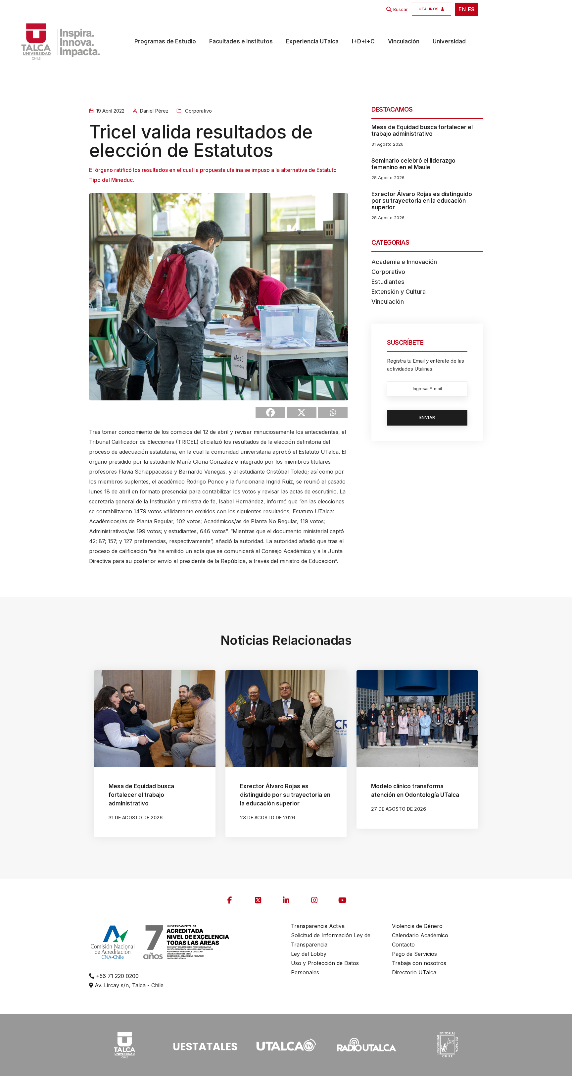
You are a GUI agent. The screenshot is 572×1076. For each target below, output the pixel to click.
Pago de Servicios (414, 953)
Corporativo (198, 111)
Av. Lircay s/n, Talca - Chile (128, 985)
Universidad (449, 41)
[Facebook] (270, 412)
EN (462, 9)
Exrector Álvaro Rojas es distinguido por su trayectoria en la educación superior (421, 201)
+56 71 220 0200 (116, 976)
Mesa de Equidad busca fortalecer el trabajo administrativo (422, 130)
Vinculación (403, 41)
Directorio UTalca (414, 972)
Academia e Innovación (404, 261)
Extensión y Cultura (398, 291)
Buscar (400, 9)
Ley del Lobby (308, 953)
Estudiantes (388, 281)
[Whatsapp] (333, 412)
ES (471, 9)
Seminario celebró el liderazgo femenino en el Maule (413, 164)
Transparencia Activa (318, 926)
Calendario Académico (420, 935)
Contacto (403, 944)
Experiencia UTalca (312, 41)
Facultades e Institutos (241, 41)
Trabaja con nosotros (419, 963)
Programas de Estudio (165, 41)
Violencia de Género (417, 926)
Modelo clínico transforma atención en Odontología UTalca (415, 790)
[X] (301, 412)
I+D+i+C (363, 41)
